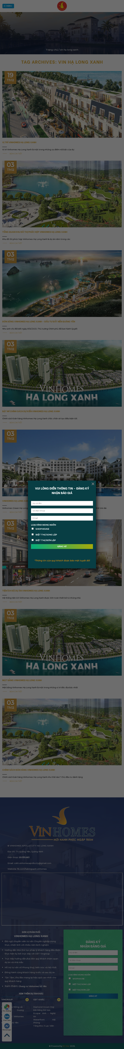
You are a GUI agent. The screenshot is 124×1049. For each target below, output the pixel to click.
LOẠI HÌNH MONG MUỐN (43, 525)
